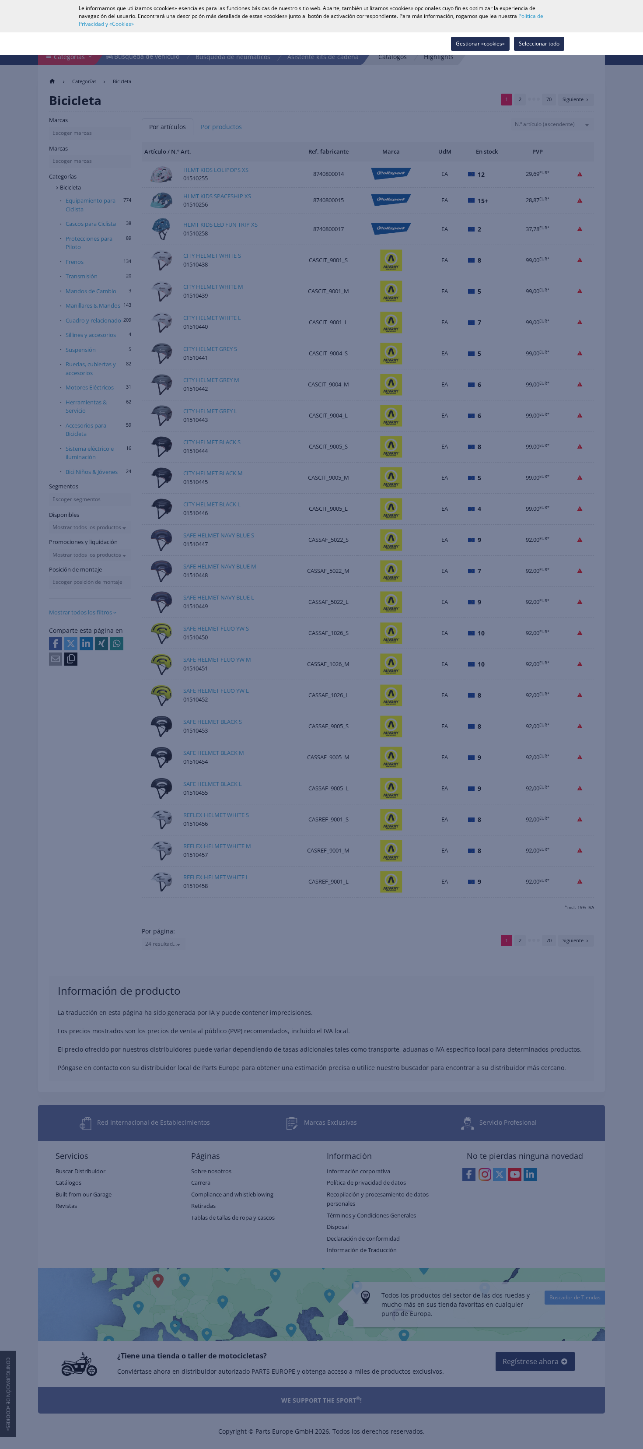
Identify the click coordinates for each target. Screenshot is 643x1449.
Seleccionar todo (539, 43)
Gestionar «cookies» (480, 43)
